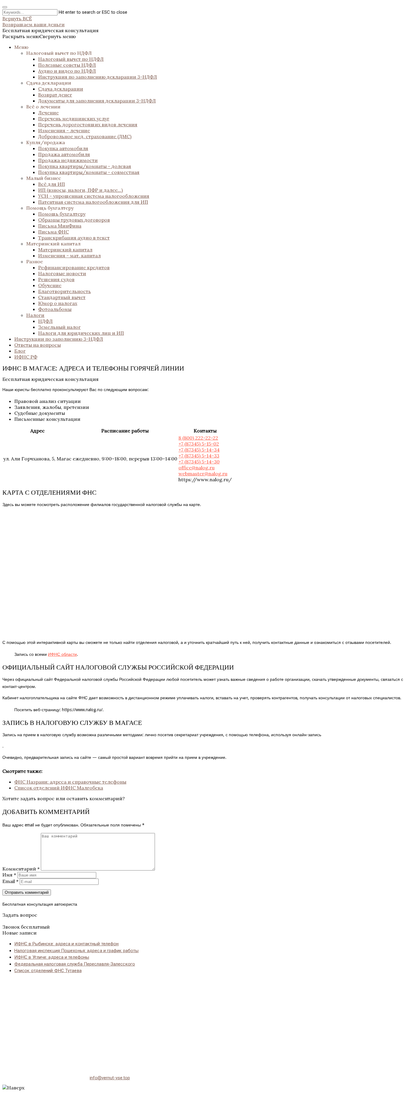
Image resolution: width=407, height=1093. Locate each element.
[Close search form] (4, 7)
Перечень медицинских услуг (73, 119)
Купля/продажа (45, 142)
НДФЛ (45, 321)
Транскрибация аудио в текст (74, 238)
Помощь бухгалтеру (50, 208)
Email (10, 881)
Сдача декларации (48, 83)
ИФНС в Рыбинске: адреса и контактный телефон (66, 943)
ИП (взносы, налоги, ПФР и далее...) (80, 190)
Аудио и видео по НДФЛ (67, 71)
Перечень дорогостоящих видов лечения (87, 124)
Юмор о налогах (57, 303)
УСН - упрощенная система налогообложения (93, 196)
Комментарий (21, 869)
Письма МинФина (59, 226)
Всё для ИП (51, 184)
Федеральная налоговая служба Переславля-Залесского (74, 964)
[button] (39, 36)
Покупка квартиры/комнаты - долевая (84, 166)
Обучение (49, 285)
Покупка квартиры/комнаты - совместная (88, 172)
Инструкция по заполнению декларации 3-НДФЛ (97, 77)
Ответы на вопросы (37, 345)
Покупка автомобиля (63, 148)
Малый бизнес (43, 178)
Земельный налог (59, 327)
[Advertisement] (181, 1020)
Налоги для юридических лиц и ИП (81, 333)
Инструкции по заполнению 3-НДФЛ (58, 339)
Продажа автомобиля (64, 154)
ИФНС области (62, 654)
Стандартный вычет (62, 297)
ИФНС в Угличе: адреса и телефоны (51, 957)
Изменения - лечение (64, 130)
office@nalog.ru (196, 468)
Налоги (35, 315)
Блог (20, 351)
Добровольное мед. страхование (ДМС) (84, 136)
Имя (9, 875)
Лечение (48, 113)
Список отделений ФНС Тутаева (48, 970)
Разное (34, 261)
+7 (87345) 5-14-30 (199, 462)
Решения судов (56, 279)
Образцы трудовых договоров (74, 220)
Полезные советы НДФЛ (67, 65)
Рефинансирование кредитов (74, 267)
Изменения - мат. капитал (69, 256)
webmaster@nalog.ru (202, 474)
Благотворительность (64, 291)
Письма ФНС (53, 232)
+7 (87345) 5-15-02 (198, 444)
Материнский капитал (53, 244)
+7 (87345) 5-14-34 (199, 450)
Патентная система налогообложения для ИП (93, 202)
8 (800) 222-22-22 (198, 438)
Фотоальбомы (55, 309)
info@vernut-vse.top (110, 1077)
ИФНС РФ (25, 357)
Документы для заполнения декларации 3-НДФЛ (97, 101)
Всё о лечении (43, 107)
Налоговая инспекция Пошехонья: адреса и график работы (76, 950)
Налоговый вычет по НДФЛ (59, 53)
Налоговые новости (62, 273)
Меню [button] (21, 47)
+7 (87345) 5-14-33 (198, 456)
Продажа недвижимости (68, 160)
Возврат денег (55, 95)
